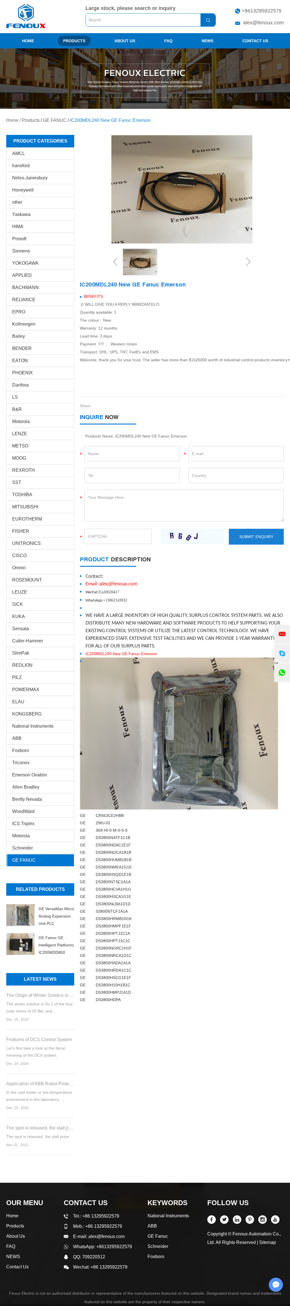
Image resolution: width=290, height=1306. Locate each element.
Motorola (21, 421)
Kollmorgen (23, 324)
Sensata (20, 628)
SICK (17, 604)
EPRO (18, 311)
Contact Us (255, 41)
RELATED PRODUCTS (40, 889)
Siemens (21, 251)
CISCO (19, 555)
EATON (20, 360)
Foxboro (20, 750)
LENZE (19, 433)
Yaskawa (21, 214)
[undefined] (181, 189)
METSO (20, 445)
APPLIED (22, 275)
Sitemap (267, 1242)
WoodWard (23, 811)
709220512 (93, 1256)
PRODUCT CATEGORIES (40, 141)
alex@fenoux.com (263, 23)
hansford (21, 165)
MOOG (19, 458)
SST (16, 482)
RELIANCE (23, 299)
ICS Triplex (23, 823)
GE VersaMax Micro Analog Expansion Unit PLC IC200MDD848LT (56, 916)
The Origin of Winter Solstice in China (40, 995)
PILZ (17, 677)
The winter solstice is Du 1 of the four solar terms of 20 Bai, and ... (39, 1007)
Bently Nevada (27, 799)
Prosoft (19, 238)
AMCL (18, 153)
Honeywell (23, 190)
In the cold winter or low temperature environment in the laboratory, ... (39, 1096)
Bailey (18, 336)
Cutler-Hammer (27, 640)
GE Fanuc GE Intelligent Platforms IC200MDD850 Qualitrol (56, 945)
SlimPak (20, 653)
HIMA (18, 226)
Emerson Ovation (29, 774)
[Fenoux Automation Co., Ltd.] (26, 16)
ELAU (18, 701)
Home (28, 41)
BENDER (22, 348)
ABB (17, 738)
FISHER (20, 531)
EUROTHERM (27, 519)
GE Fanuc (158, 1236)
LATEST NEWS (40, 979)
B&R (17, 409)
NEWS (207, 41)
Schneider (22, 848)
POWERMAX (25, 689)
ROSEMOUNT (27, 579)
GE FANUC (55, 120)
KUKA (18, 616)
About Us (124, 41)
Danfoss (20, 385)
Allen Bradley (25, 787)
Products (74, 41)
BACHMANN (25, 287)
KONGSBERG (27, 714)
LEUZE (19, 592)
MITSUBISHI (25, 506)
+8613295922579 (262, 11)
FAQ (168, 41)
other (17, 202)
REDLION (22, 665)
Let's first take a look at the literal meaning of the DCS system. (35, 1051)
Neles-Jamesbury (30, 177)
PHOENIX (22, 372)
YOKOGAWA (25, 263)
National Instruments (33, 726)
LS (15, 397)
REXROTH (23, 470)
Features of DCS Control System (39, 1039)
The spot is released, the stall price (40, 1128)
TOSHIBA (22, 494)
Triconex (20, 762)
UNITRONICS (26, 543)
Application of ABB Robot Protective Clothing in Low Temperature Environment (40, 1083)
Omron (19, 567)
